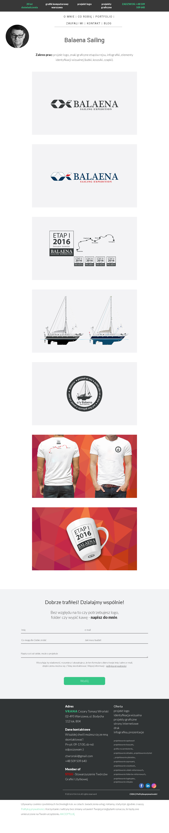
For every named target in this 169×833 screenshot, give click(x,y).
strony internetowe (126, 723)
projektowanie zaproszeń (124, 761)
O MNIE (69, 16)
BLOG (108, 23)
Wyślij (84, 681)
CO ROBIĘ (85, 16)
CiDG (132, 794)
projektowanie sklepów (123, 782)
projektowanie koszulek (123, 744)
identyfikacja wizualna (128, 715)
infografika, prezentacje (129, 732)
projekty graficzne (125, 719)
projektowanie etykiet (143, 753)
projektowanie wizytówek (124, 766)
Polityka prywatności (146, 794)
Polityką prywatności (32, 809)
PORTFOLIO (103, 16)
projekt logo (84, 4)
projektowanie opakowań (124, 740)
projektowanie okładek (123, 753)
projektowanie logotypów (124, 778)
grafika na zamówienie (123, 748)
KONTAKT (94, 23)
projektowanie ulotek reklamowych (128, 770)
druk (116, 728)
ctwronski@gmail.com (79, 756)
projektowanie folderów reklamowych (129, 774)
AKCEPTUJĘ (67, 813)
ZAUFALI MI (75, 23)
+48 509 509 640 (76, 761)
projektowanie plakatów (125, 757)
